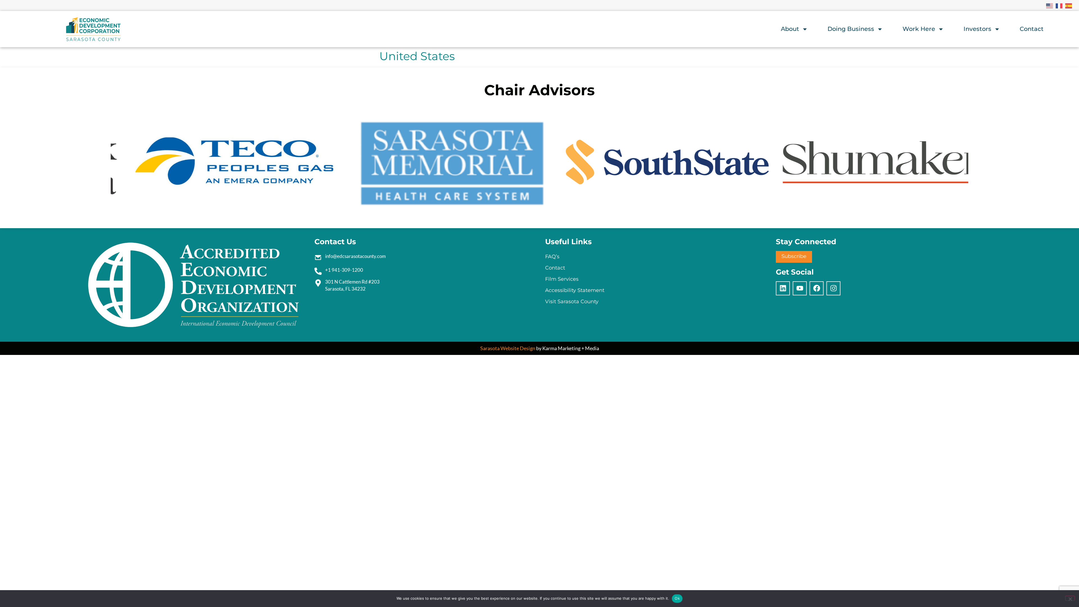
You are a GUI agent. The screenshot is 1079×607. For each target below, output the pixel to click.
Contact (1032, 28)
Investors (977, 28)
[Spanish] (1069, 5)
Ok (677, 598)
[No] (1070, 598)
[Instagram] (833, 288)
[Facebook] (817, 288)
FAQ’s (552, 256)
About (790, 28)
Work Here (919, 28)
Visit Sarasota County (572, 301)
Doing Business (851, 28)
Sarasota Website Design (507, 348)
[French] (1059, 5)
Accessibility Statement (574, 290)
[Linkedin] (783, 288)
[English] (1049, 5)
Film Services (562, 279)
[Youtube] (800, 288)
